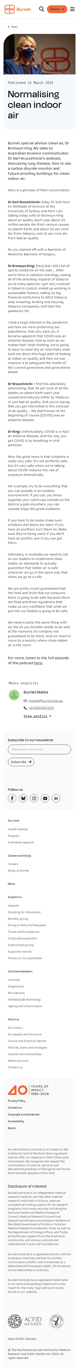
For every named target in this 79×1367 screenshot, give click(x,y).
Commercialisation (20, 971)
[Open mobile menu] (72, 9)
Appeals (13, 905)
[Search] (41, 9)
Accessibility (16, 1121)
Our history (15, 1027)
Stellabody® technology (24, 999)
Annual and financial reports (27, 1041)
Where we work (18, 1060)
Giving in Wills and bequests (27, 925)
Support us (15, 897)
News (14, 26)
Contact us (15, 1067)
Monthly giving (18, 918)
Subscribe (19, 762)
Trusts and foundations (24, 931)
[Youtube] (45, 798)
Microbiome (16, 993)
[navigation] (39, 9)
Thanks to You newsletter (25, 958)
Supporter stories (20, 951)
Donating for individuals (24, 912)
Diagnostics (16, 986)
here (38, 663)
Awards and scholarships (25, 1054)
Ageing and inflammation (25, 1006)
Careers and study (19, 855)
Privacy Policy (16, 1100)
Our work (13, 820)
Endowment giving (20, 945)
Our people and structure (24, 1034)
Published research (21, 842)
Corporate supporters (22, 938)
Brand (11, 1128)
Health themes (18, 829)
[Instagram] (34, 798)
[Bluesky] (23, 798)
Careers (13, 864)
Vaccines (14, 979)
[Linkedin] (56, 798)
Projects (13, 835)
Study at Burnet (18, 870)
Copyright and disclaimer (24, 1114)
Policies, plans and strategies (27, 1047)
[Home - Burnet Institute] (17, 9)
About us (13, 1019)
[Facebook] (12, 798)
